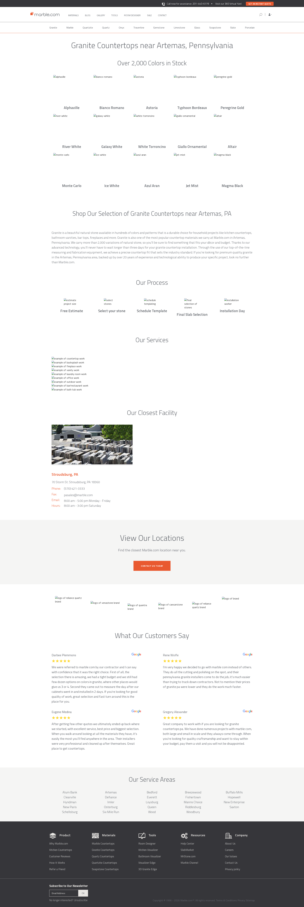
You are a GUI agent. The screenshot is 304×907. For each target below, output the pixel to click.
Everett (152, 797)
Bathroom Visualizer (149, 856)
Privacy (241, 900)
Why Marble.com (58, 844)
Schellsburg (70, 811)
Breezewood (193, 792)
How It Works (57, 863)
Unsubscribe (81, 900)
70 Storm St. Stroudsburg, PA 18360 (76, 482)
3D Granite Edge (147, 869)
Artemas (111, 792)
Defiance (111, 797)
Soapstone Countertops (105, 869)
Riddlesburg (193, 806)
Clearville (70, 797)
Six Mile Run (111, 811)
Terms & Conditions (226, 900)
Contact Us (231, 863)
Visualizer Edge (146, 863)
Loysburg (152, 802)
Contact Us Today (152, 565)
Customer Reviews (59, 856)
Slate (233, 27)
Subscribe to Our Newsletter (68, 885)
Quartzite (88, 27)
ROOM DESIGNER (132, 15)
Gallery (101, 15)
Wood (152, 811)
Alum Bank (70, 792)
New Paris (70, 806)
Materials (73, 15)
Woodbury (193, 811)
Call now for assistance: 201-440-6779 (188, 4)
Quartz (106, 27)
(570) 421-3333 (74, 488)
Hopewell (234, 797)
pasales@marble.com (78, 494)
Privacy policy (232, 869)
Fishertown (193, 797)
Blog (87, 15)
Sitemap (250, 900)
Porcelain (250, 27)
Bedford (152, 792)
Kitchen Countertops (60, 850)
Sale (149, 15)
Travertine (138, 27)
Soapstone (215, 27)
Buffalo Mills (234, 792)
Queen (152, 806)
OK (83, 893)
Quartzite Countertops (104, 863)
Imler (110, 802)
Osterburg (111, 806)
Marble (69, 27)
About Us (230, 844)
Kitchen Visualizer (148, 850)
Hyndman (69, 802)
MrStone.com (188, 856)
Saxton (234, 806)
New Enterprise (234, 802)
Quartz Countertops (103, 856)
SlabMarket (187, 850)
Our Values (231, 856)
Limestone (179, 27)
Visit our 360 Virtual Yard (228, 4)
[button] (270, 14)
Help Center (187, 844)
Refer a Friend (57, 869)
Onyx (121, 27)
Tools (114, 15)
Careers (229, 850)
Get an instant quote (259, 3)
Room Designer (146, 844)
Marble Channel (189, 863)
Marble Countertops (103, 844)
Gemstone (159, 27)
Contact (162, 15)
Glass (197, 27)
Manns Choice (193, 802)
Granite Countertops (103, 850)
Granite (53, 27)
